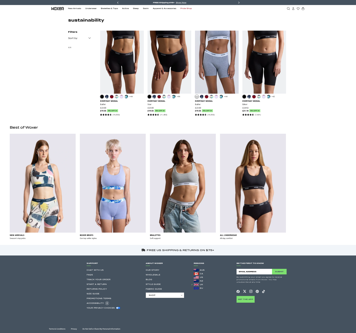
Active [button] (125, 8)
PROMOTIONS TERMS (99, 298)
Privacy (74, 329)
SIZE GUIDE (93, 294)
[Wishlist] (298, 8)
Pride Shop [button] (186, 8)
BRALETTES (155, 235)
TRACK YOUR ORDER (98, 279)
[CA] (196, 273)
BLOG (149, 279)
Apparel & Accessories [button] (164, 8)
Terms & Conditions (57, 329)
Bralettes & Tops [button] (109, 8)
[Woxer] (57, 8)
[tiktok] (263, 291)
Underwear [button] (91, 8)
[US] (196, 277)
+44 (131, 96)
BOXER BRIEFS (86, 235)
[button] (288, 8)
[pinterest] (257, 291)
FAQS (90, 275)
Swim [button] (146, 8)
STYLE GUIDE (153, 284)
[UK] (196, 284)
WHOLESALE (153, 275)
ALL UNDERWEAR (228, 235)
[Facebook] (238, 291)
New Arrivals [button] (74, 8)
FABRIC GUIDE (154, 289)
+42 (273, 96)
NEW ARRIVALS (17, 235)
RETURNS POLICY (97, 289)
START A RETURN (97, 284)
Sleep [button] (136, 8)
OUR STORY (152, 270)
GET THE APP (245, 299)
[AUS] (196, 270)
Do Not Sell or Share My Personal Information (101, 329)
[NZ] (196, 281)
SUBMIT (279, 272)
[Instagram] (250, 291)
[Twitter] (244, 291)
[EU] (196, 288)
